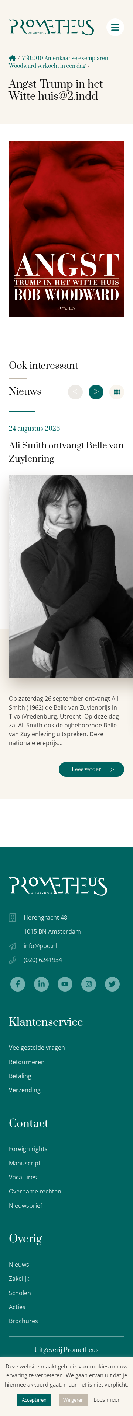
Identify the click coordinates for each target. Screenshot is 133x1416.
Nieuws (19, 1265)
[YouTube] (65, 984)
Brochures (23, 1321)
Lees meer (106, 1399)
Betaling (20, 1076)
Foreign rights (28, 1149)
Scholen (20, 1293)
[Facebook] (17, 984)
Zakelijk (19, 1279)
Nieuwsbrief (25, 1206)
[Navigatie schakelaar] (115, 27)
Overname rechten (35, 1191)
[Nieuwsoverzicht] (116, 392)
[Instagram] (88, 984)
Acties (17, 1307)
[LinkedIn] (41, 984)
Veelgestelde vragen (37, 1047)
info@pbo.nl (40, 946)
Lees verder (93, 770)
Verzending (25, 1090)
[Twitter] (112, 984)
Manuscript (25, 1163)
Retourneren (27, 1062)
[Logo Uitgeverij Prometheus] (51, 27)
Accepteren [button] (34, 1399)
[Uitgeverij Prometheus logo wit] (58, 886)
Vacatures (23, 1177)
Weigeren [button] (73, 1399)
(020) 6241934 (43, 960)
